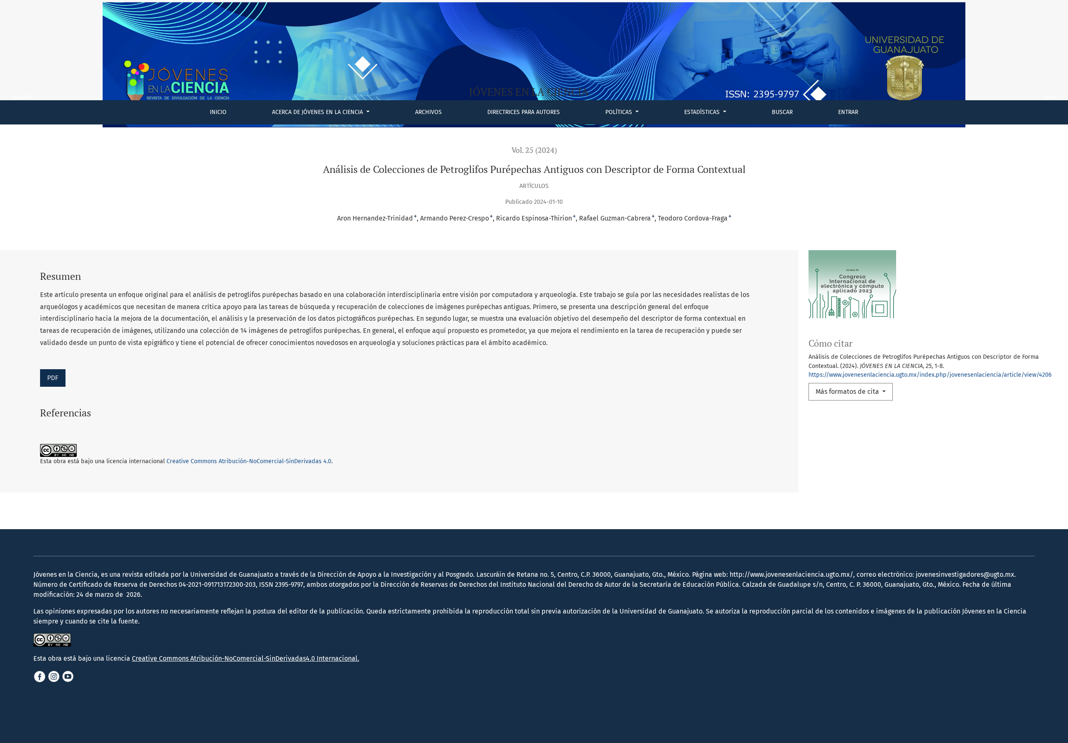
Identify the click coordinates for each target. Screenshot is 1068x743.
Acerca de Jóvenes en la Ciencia (318, 112)
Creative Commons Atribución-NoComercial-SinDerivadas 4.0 (248, 461)
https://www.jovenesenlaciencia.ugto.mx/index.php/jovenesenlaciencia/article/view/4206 (930, 374)
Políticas (619, 112)
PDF (52, 378)
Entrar (848, 112)
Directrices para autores (523, 112)
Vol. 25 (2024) (534, 150)
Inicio (218, 112)
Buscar (782, 112)
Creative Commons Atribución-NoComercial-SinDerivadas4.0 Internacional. (245, 658)
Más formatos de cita (848, 392)
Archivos (428, 112)
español (26, 97)
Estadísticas (702, 112)
